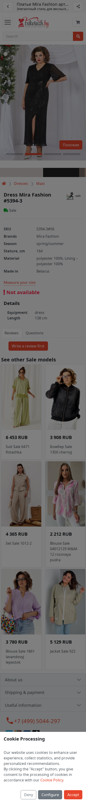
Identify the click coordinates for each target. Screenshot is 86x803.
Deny (28, 794)
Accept (73, 794)
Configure (50, 794)
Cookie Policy (51, 780)
